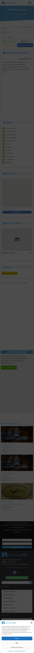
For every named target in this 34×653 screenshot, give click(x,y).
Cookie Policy (11, 651)
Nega (17, 643)
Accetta (17, 638)
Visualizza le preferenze (17, 647)
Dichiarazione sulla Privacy (20, 651)
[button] (31, 623)
